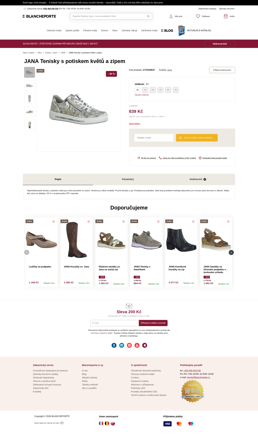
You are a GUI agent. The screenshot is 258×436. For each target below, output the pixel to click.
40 (168, 90)
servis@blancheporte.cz (198, 377)
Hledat (146, 16)
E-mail (95, 323)
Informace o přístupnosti (142, 384)
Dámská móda (54, 30)
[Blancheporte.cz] (39, 16)
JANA (63, 53)
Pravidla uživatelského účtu (144, 391)
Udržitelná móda (149, 30)
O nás (85, 370)
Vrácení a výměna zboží (44, 381)
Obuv (115, 30)
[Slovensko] (114, 423)
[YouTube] (137, 346)
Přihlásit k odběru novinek (153, 323)
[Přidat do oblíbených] (53, 221)
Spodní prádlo (72, 30)
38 (153, 90)
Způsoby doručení (226, 9)
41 (176, 90)
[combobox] (105, 16)
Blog (84, 374)
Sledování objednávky (43, 377)
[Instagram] (121, 346)
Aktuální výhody (89, 377)
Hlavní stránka (28, 53)
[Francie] (102, 423)
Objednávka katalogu (207, 9)
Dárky (85, 381)
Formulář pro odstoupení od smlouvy (50, 370)
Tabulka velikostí (142, 95)
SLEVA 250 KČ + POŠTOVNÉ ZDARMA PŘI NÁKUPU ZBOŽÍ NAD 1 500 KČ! (60, 44)
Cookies (135, 377)
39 (160, 90)
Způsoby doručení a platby (45, 374)
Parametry (128, 179)
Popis (58, 179)
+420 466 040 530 (50, 9)
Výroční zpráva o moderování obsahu (148, 395)
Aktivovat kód (220, 44)
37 (145, 90)
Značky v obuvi (51, 53)
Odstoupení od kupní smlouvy (47, 384)
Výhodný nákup (129, 30)
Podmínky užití (138, 388)
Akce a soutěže (89, 388)
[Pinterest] (129, 346)
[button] (26, 252)
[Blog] (144, 346)
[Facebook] (114, 346)
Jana (169, 70)
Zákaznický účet (40, 388)
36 (137, 90)
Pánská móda (90, 30)
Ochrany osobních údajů (101, 333)
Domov (104, 30)
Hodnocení (197, 179)
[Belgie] (108, 423)
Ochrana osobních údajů (142, 374)
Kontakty (37, 391)
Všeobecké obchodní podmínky (146, 370)
